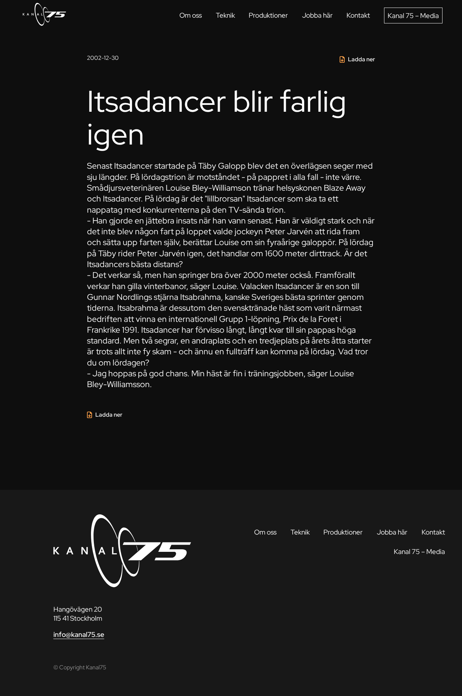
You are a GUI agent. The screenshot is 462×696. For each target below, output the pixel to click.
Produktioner (268, 15)
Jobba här (317, 15)
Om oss (190, 15)
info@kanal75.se (78, 634)
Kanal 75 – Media (413, 15)
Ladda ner (361, 59)
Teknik (225, 15)
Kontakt (358, 15)
